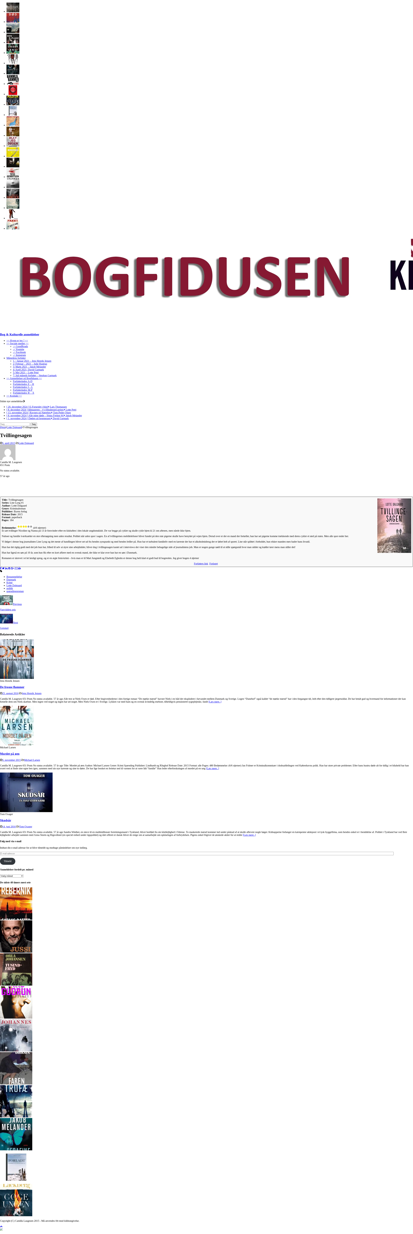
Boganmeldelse (14, 576)
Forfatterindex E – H (23, 384)
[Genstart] (12, 32)
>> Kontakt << (14, 395)
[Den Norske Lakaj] (12, 218)
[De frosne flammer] (17, 678)
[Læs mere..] (214, 701)
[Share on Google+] (13, 568)
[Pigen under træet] (12, 52)
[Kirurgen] (12, 176)
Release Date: (9, 514)
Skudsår (5, 820)
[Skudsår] (26, 811)
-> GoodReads (20, 346)
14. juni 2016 (9, 826)
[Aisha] (12, 104)
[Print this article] (19, 568)
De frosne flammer (12, 687)
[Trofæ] (16, 1116)
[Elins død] (12, 21)
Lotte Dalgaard (26, 443)
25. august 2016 (10, 693)
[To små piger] (12, 83)
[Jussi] (16, 951)
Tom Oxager (25, 826)
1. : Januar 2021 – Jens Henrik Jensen (32, 361)
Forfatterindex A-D (22, 381)
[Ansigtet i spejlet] (12, 166)
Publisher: (7, 511)
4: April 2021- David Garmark (28, 369)
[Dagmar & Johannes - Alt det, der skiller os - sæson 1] (16, 1050)
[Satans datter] (16, 918)
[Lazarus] (12, 187)
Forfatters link (201, 563)
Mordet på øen (10, 753)
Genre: (5, 508)
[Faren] (16, 1083)
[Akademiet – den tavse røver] (12, 73)
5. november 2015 (11, 760)
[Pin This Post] (9, 568)
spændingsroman (15, 591)
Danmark (11, 579)
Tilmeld (7, 861)
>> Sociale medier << (17, 343)
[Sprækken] (12, 125)
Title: (5, 499)
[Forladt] (12, 114)
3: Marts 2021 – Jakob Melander (29, 366)
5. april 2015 (8, 443)
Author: (6, 505)
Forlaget (213, 563)
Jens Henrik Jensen (31, 693)
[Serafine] (16, 1149)
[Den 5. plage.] (12, 42)
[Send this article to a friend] (16, 568)
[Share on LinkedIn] (6, 568)
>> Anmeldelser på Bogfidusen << (24, 378)
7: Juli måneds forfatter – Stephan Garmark (35, 375)
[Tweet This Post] (3, 568)
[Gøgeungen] (16, 1215)
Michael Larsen (32, 760)
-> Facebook (19, 352)
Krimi (9, 582)
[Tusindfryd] (16, 984)
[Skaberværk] (16, 1017)
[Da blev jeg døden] (12, 145)
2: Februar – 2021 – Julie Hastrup (30, 363)
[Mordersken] (12, 156)
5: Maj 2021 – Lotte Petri (26, 372)
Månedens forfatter (16, 358)
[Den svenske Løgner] (12, 63)
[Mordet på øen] (17, 744)
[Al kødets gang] (12, 228)
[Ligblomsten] (12, 197)
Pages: (5, 520)
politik (9, 588)
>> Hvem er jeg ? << (17, 340)
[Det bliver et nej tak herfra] (12, 94)
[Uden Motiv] (12, 11)
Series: (5, 502)
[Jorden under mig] (12, 135)
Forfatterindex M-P (22, 390)
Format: (6, 517)
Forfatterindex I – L (23, 387)
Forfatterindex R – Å (23, 393)
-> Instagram (19, 355)
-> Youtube (18, 349)
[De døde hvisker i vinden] (12, 207)
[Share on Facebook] (1, 568)
